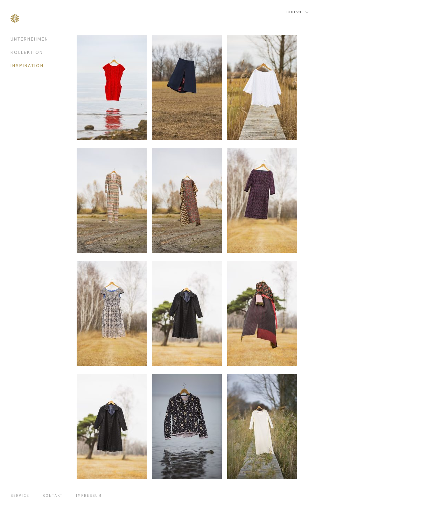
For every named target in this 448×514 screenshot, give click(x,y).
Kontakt (53, 495)
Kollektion (26, 52)
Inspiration (27, 65)
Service (19, 495)
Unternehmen (29, 39)
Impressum (89, 495)
